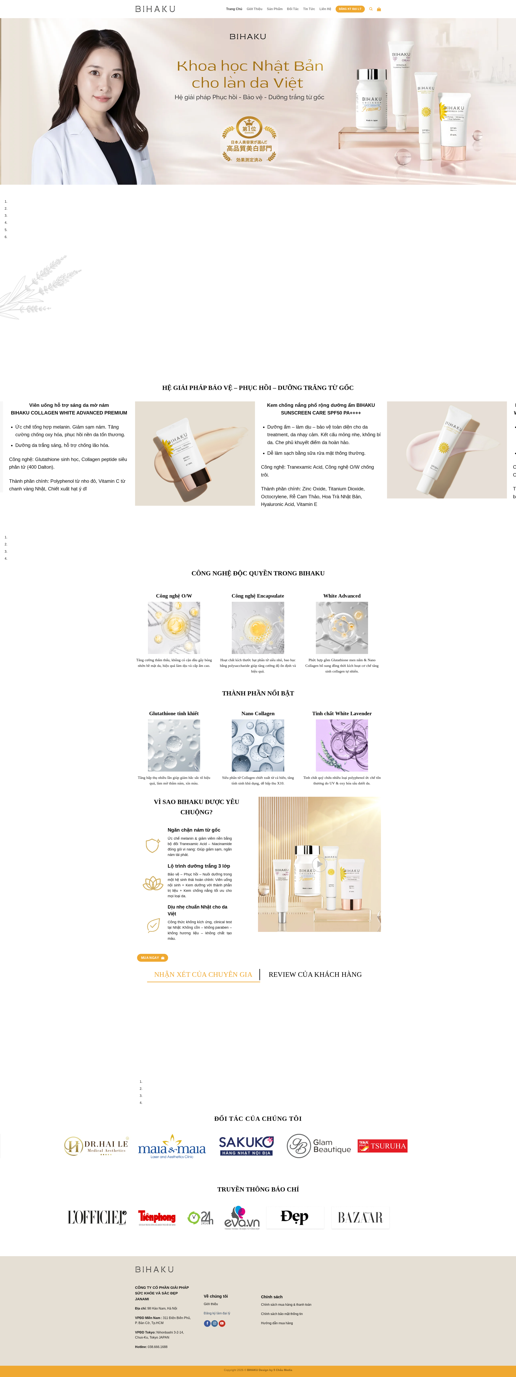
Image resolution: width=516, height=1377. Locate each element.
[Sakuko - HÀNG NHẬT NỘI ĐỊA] (179, 1138)
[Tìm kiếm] (370, 9)
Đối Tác (293, 9)
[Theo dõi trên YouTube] (222, 1315)
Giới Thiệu (254, 9)
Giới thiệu (211, 1296)
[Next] (15, 189)
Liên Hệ (325, 9)
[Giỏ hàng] (379, 9)
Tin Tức (309, 9)
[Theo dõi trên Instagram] (214, 1315)
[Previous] (4, 189)
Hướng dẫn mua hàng (277, 1315)
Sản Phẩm (275, 9)
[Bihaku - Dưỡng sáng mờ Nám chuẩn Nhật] (155, 9)
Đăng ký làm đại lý (217, 1305)
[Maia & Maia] (105, 1138)
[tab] (203, 966)
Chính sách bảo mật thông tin (282, 1306)
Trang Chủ (234, 9)
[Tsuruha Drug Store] (315, 1138)
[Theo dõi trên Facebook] (207, 1315)
